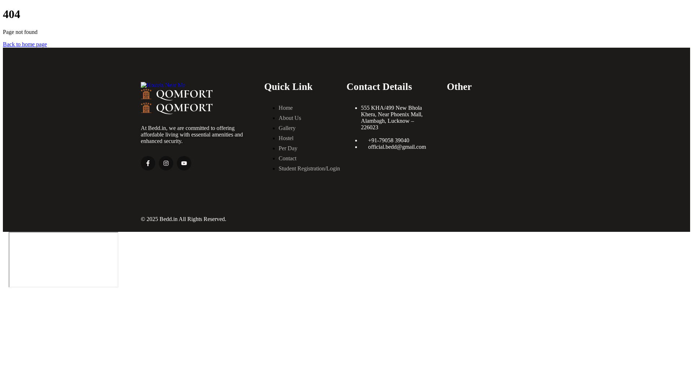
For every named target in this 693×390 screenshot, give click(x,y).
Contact (287, 158)
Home (286, 108)
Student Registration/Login (309, 168)
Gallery (287, 128)
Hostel (286, 138)
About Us (290, 118)
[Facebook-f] (148, 163)
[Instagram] (166, 163)
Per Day (288, 148)
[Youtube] (184, 163)
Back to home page (25, 44)
